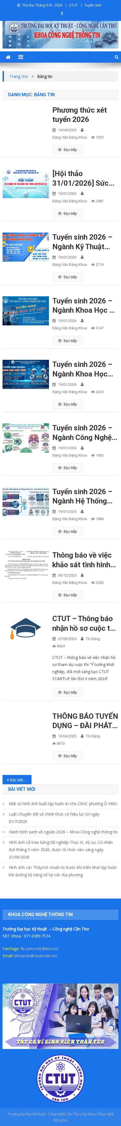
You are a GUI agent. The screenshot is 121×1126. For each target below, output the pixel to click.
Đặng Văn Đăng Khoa (69, 137)
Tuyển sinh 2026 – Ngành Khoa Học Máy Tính (82, 369)
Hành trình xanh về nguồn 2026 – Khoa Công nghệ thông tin (63, 831)
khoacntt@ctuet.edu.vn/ (35, 955)
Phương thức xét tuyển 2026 (79, 115)
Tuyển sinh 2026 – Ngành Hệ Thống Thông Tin (82, 496)
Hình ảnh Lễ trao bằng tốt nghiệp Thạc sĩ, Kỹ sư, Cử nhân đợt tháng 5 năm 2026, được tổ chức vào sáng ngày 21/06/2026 (61, 850)
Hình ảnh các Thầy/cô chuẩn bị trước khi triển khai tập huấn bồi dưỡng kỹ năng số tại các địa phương (63, 871)
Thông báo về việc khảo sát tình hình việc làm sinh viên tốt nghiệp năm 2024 (82, 560)
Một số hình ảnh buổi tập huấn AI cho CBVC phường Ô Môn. (63, 803)
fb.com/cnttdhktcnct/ (40, 948)
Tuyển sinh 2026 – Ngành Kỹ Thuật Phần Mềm (82, 242)
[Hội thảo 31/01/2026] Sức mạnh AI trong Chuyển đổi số (80, 178)
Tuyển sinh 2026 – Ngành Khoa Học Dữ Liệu (85, 306)
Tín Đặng (93, 639)
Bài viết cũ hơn (21, 780)
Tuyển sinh (92, 5)
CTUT (73, 5)
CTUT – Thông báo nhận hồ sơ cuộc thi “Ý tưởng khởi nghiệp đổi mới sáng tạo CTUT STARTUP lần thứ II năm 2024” (84, 623)
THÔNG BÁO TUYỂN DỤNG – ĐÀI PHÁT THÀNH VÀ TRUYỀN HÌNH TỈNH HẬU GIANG (85, 721)
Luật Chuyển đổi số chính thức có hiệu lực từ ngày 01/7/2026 (54, 817)
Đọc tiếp (70, 149)
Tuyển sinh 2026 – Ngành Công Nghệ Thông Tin (82, 433)
